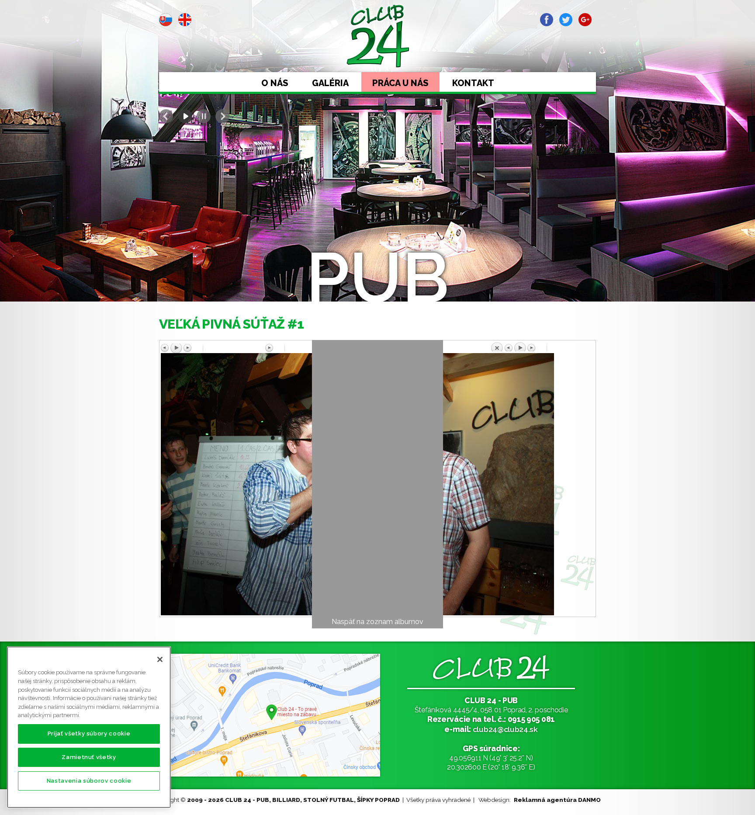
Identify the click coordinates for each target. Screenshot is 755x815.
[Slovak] (165, 19)
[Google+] (585, 19)
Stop (204, 116)
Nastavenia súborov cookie (89, 780)
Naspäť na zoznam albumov (377, 621)
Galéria (330, 83)
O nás (274, 83)
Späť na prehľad (542, 346)
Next (222, 116)
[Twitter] (565, 19)
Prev (166, 116)
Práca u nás (400, 83)
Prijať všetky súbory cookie (89, 733)
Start (185, 116)
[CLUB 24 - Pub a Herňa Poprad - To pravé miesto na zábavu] (378, 36)
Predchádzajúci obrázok (213, 348)
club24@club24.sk (505, 729)
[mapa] (270, 715)
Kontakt (473, 83)
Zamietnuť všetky (89, 757)
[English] (184, 19)
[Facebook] (546, 19)
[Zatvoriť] (160, 659)
